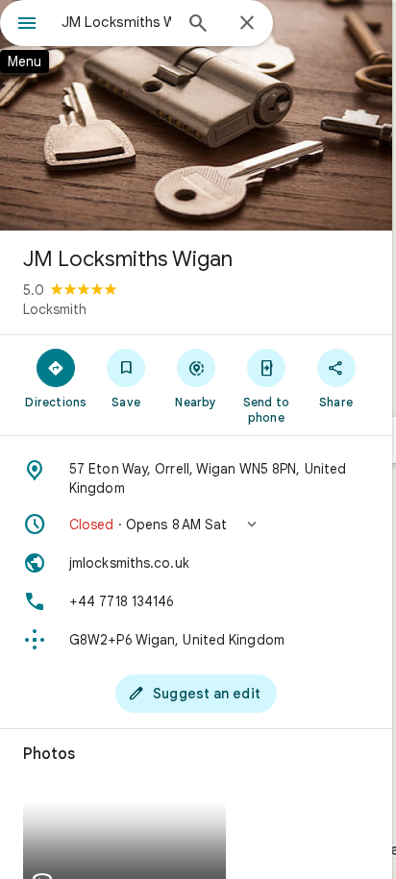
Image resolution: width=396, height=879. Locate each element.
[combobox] (116, 22)
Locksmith (55, 309)
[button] (196, 524)
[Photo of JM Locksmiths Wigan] (196, 115)
